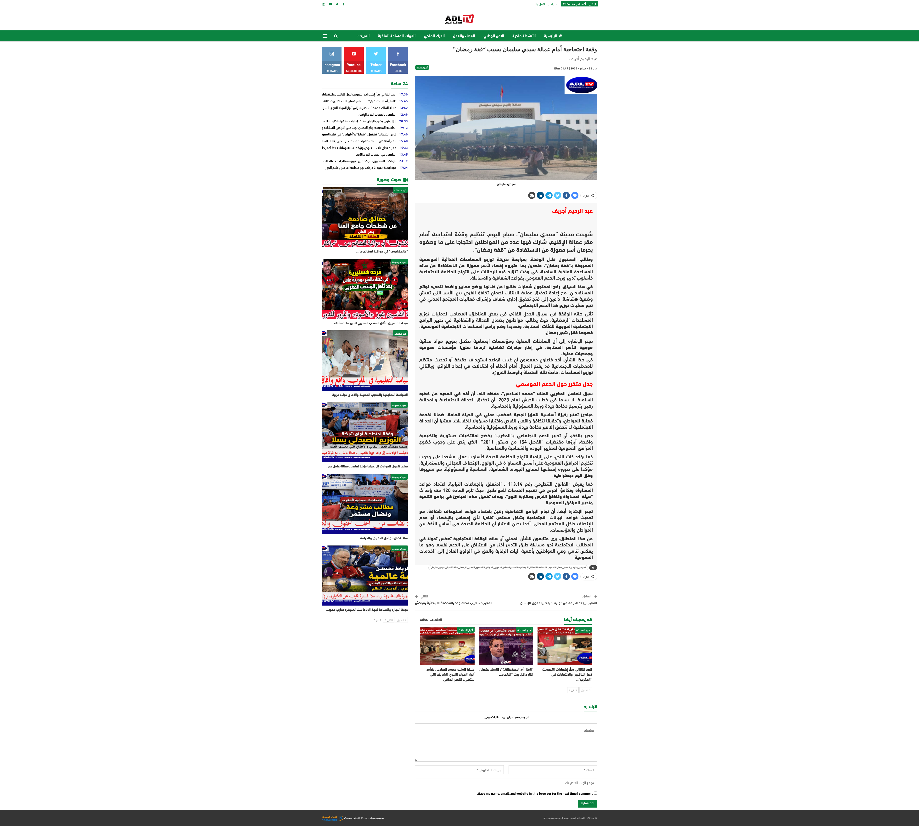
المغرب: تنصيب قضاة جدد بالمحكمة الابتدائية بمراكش (453, 603)
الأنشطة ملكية (524, 36)
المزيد (365, 36)
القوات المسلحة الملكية (396, 36)
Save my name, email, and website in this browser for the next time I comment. (535, 793)
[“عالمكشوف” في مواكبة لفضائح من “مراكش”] (365, 217)
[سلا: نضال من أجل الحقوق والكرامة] (365, 504)
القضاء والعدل (464, 36)
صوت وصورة (399, 261)
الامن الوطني (493, 36)
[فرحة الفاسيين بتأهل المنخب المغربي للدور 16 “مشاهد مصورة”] (365, 289)
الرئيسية (550, 36)
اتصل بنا (540, 4)
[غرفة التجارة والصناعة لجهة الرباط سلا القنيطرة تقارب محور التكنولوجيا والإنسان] (365, 575)
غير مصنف (400, 189)
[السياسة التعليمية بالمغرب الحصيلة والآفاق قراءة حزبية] (365, 360)
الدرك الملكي (434, 36)
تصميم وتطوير (376, 817)
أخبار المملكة (422, 67)
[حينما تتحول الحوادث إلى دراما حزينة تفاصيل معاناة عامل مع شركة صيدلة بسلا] (365, 432)
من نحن (553, 4)
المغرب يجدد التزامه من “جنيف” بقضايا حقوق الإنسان (558, 603)
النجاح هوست (351, 817)
